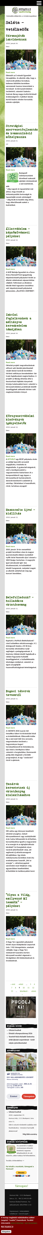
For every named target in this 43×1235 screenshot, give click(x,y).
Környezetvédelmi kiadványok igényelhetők (20, 419)
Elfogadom (6, 1231)
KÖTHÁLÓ (11, 459)
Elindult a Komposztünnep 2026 (20, 1034)
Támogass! (21, 1186)
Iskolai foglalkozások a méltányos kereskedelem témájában (19, 322)
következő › (24, 991)
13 (12, 991)
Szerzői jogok (23, 1214)
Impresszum (14, 1211)
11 (28, 988)
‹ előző (20, 984)
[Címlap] (21, 13)
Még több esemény (30, 1134)
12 (33, 988)
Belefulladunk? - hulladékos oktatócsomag (20, 601)
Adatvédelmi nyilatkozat (24, 1223)
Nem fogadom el (7, 1227)
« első (13, 984)
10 (24, 988)
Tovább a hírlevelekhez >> (15, 1161)
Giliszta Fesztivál (15, 1030)
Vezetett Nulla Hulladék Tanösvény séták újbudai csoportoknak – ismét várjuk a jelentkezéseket (22, 1040)
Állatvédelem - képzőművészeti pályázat (18, 232)
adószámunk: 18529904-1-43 (20, 1205)
